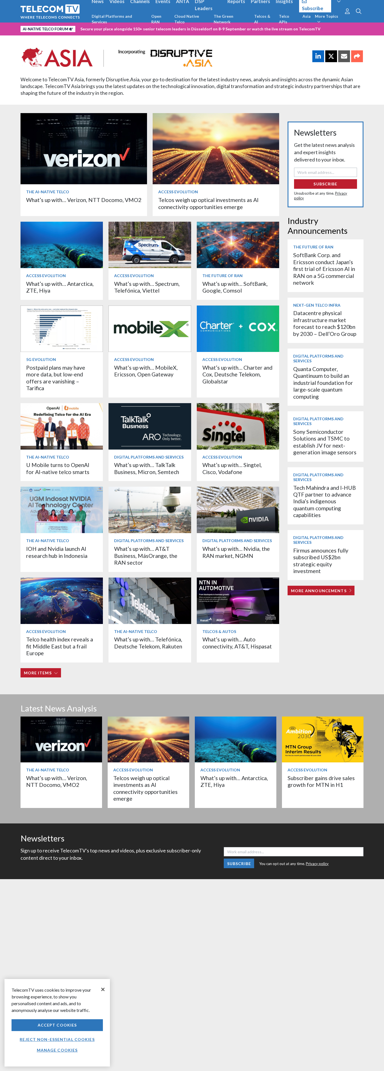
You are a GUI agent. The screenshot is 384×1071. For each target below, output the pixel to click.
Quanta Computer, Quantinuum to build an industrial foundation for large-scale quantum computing (323, 383)
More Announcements (319, 590)
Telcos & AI (262, 19)
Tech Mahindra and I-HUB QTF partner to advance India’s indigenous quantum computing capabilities (324, 501)
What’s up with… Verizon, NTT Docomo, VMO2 (83, 200)
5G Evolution (41, 359)
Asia (306, 16)
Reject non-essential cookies (57, 1039)
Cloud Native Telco (186, 19)
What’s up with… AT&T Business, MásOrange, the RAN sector (145, 555)
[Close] (103, 989)
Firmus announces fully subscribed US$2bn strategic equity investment (320, 560)
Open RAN (156, 19)
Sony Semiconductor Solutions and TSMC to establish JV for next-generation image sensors (324, 441)
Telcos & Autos (219, 631)
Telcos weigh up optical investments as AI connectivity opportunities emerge (208, 203)
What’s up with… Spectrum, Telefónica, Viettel (147, 287)
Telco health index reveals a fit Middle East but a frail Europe (59, 646)
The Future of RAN (222, 275)
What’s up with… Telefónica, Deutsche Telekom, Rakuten (148, 642)
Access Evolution (178, 191)
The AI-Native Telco (47, 191)
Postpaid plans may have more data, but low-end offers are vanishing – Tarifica (55, 377)
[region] (57, 1022)
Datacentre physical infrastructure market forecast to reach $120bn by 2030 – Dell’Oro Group (324, 323)
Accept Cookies (57, 1025)
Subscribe (325, 183)
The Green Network (223, 19)
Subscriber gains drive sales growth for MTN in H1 (321, 781)
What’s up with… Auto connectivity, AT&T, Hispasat (237, 642)
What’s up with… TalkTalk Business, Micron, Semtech (146, 468)
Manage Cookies (57, 1050)
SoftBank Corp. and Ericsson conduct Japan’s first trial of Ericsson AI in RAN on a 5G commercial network (324, 269)
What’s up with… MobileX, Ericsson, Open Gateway (146, 371)
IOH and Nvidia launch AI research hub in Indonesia (56, 552)
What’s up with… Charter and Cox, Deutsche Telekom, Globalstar (237, 374)
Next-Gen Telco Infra (316, 305)
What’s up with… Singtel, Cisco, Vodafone (232, 468)
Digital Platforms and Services (112, 19)
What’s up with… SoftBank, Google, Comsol (235, 287)
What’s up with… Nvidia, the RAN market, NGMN (236, 552)
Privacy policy (317, 863)
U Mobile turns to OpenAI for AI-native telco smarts (57, 468)
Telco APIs (284, 19)
